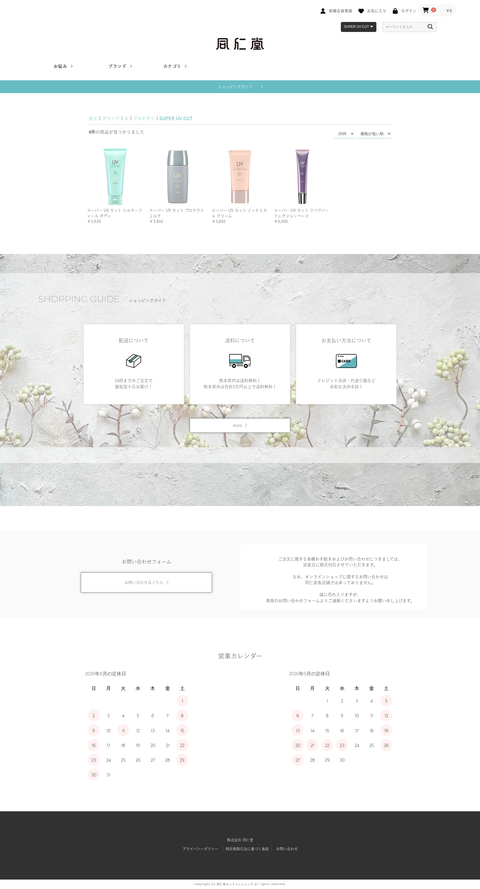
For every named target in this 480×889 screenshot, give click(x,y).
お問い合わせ (287, 849)
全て (93, 118)
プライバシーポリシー (200, 849)
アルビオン (144, 118)
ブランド (118, 66)
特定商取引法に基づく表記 (247, 849)
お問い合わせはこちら (143, 582)
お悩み (61, 66)
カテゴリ (173, 66)
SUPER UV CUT (175, 118)
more (237, 425)
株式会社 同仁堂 (240, 840)
